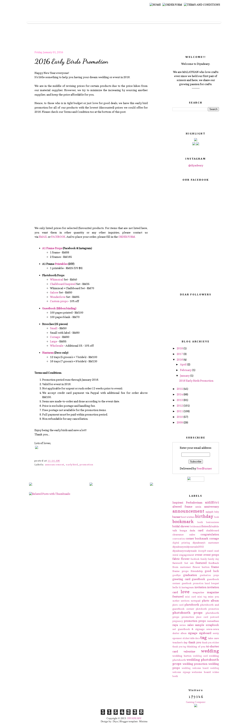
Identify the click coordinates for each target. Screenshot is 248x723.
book (216, 517)
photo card (177, 604)
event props (211, 554)
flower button (201, 567)
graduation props (209, 575)
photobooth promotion (207, 609)
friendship (197, 571)
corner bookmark (197, 538)
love (185, 591)
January (185, 375)
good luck (212, 571)
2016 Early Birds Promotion (71, 61)
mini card (190, 596)
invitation (200, 587)
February (186, 370)
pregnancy (177, 621)
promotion (86, 464)
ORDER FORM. (127, 236)
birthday (204, 516)
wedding (210, 650)
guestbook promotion (192, 583)
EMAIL (43, 236)
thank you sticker (210, 642)
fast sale (189, 563)
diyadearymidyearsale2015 (188, 546)
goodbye (176, 575)
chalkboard (212, 530)
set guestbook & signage (188, 629)
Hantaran (48, 352)
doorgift (202, 551)
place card (202, 617)
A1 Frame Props (52, 248)
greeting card (181, 579)
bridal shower (180, 526)
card (200, 530)
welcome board (201, 672)
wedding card (200, 656)
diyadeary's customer (206, 542)
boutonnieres (212, 522)
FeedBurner (204, 468)
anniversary (211, 506)
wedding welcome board (195, 668)
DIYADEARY (134, 718)
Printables (61, 263)
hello (175, 587)
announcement (54, 464)
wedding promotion (195, 663)
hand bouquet (212, 583)
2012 (180, 405)
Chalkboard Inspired (63, 283)
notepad (195, 600)
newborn (185, 600)
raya (175, 624)
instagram (188, 587)
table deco (195, 638)
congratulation (210, 534)
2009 (180, 422)
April (183, 364)
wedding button (181, 655)
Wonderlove (57, 296)
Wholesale (56, 345)
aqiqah (209, 511)
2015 (180, 388)
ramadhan (213, 621)
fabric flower (180, 558)
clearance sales (183, 534)
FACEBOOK (58, 236)
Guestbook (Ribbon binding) (59, 308)
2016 (180, 359)
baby (216, 511)
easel (210, 550)
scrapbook (212, 624)
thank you (194, 642)
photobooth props (187, 612)
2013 (180, 400)
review (182, 625)
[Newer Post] (30, 484)
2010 (180, 416)
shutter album (179, 633)
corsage (214, 538)
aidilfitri (212, 502)
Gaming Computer (195, 702)
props (202, 620)
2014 (180, 394)
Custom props (59, 301)
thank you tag (179, 646)
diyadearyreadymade (184, 550)
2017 (180, 354)
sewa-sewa (212, 629)
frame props (180, 571)
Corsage (55, 336)
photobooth (191, 604)
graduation (190, 575)
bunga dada (187, 530)
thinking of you (196, 646)
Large (53, 341)
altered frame (182, 506)
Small (53, 328)
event (198, 554)
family (203, 559)
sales (190, 624)
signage (192, 633)
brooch (206, 526)
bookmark (183, 521)
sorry (216, 633)
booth (200, 522)
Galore (54, 292)
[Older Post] (151, 484)
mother (175, 600)
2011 (180, 411)
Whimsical (56, 279)
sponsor (177, 638)
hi (180, 587)
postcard (214, 617)
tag (203, 637)
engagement (186, 554)
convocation (178, 538)
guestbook (198, 579)
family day (213, 559)
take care (213, 638)
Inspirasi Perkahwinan (187, 502)
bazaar (176, 516)
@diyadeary (195, 165)
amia (198, 506)
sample (199, 624)
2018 (180, 348)
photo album (210, 600)
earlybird (72, 464)
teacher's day (180, 642)
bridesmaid (196, 526)
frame (215, 566)
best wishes (188, 516)
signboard (205, 633)
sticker (186, 638)
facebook (194, 559)
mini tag (202, 596)
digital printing (181, 542)
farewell (177, 562)
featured (201, 562)
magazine (198, 592)
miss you (213, 596)
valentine (189, 651)
